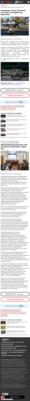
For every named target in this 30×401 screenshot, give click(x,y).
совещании (11, 180)
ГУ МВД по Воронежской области (9, 36)
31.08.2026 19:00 (4, 141)
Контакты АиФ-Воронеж (8, 348)
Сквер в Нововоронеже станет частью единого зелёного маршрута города (17, 322)
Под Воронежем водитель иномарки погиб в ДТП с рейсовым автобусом (16, 134)
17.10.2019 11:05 (4, 5)
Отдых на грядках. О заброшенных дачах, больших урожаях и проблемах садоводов (16, 327)
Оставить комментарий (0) (15, 95)
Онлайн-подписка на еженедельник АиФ (13, 346)
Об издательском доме (8, 342)
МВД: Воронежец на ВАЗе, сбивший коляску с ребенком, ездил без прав (17, 120)
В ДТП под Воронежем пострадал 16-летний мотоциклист (13, 83)
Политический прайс (19, 350)
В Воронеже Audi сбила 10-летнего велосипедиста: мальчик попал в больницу (14, 72)
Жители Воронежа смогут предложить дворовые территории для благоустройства (16, 331)
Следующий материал (14, 397)
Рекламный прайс (6, 350)
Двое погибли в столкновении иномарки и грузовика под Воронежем (16, 129)
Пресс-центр (20, 342)
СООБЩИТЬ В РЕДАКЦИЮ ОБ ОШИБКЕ (11, 355)
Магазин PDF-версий (7, 344)
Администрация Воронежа (8, 171)
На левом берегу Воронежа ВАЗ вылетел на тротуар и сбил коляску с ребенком (16, 125)
